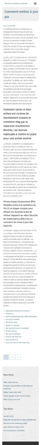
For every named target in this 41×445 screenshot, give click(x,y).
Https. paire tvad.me (10, 382)
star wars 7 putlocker (13, 334)
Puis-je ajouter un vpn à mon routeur (16, 396)
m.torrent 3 (9, 314)
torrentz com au (11, 331)
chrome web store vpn (13, 337)
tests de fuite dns (12, 340)
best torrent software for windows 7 (18, 311)
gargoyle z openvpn (13, 325)
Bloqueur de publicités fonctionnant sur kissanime (18, 387)
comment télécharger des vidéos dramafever (21, 316)
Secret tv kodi (8, 416)
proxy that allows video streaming (17, 342)
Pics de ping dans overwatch (14, 430)
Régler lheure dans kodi (12, 392)
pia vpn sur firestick (12, 319)
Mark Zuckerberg (9, 26)
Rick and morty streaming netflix (15, 423)
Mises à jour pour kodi (11, 399)
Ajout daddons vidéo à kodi (13, 427)
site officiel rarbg (11, 322)
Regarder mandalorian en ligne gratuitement (19, 420)
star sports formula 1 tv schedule (17, 328)
